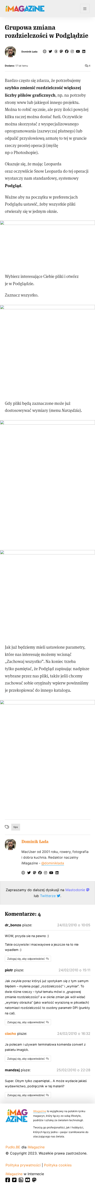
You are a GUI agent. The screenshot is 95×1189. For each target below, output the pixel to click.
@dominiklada (52, 863)
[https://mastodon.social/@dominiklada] (61, 51)
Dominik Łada (29, 51)
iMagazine (39, 1111)
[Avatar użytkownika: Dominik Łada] (10, 844)
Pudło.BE (13, 1147)
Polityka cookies (58, 1165)
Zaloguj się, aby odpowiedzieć (26, 958)
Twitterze (48, 896)
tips (15, 827)
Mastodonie (75, 890)
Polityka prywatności (23, 1165)
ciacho (10, 1033)
